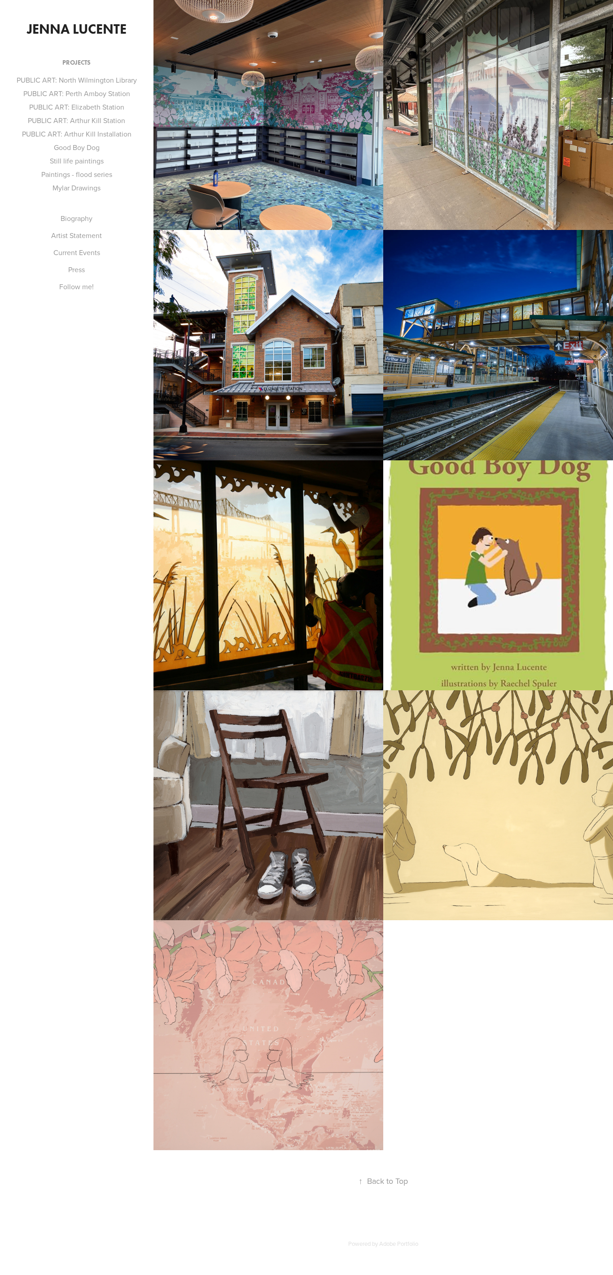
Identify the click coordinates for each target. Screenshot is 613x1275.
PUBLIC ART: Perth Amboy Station (76, 93)
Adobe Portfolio (398, 1244)
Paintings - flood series (76, 174)
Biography (76, 218)
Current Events (76, 252)
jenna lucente (77, 29)
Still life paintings (77, 161)
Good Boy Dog (77, 147)
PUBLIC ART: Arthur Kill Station (76, 120)
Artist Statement (76, 235)
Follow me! (76, 286)
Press (76, 269)
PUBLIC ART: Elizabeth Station (76, 107)
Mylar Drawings (77, 188)
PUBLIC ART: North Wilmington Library (77, 80)
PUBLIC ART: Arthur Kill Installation (76, 134)
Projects (76, 62)
